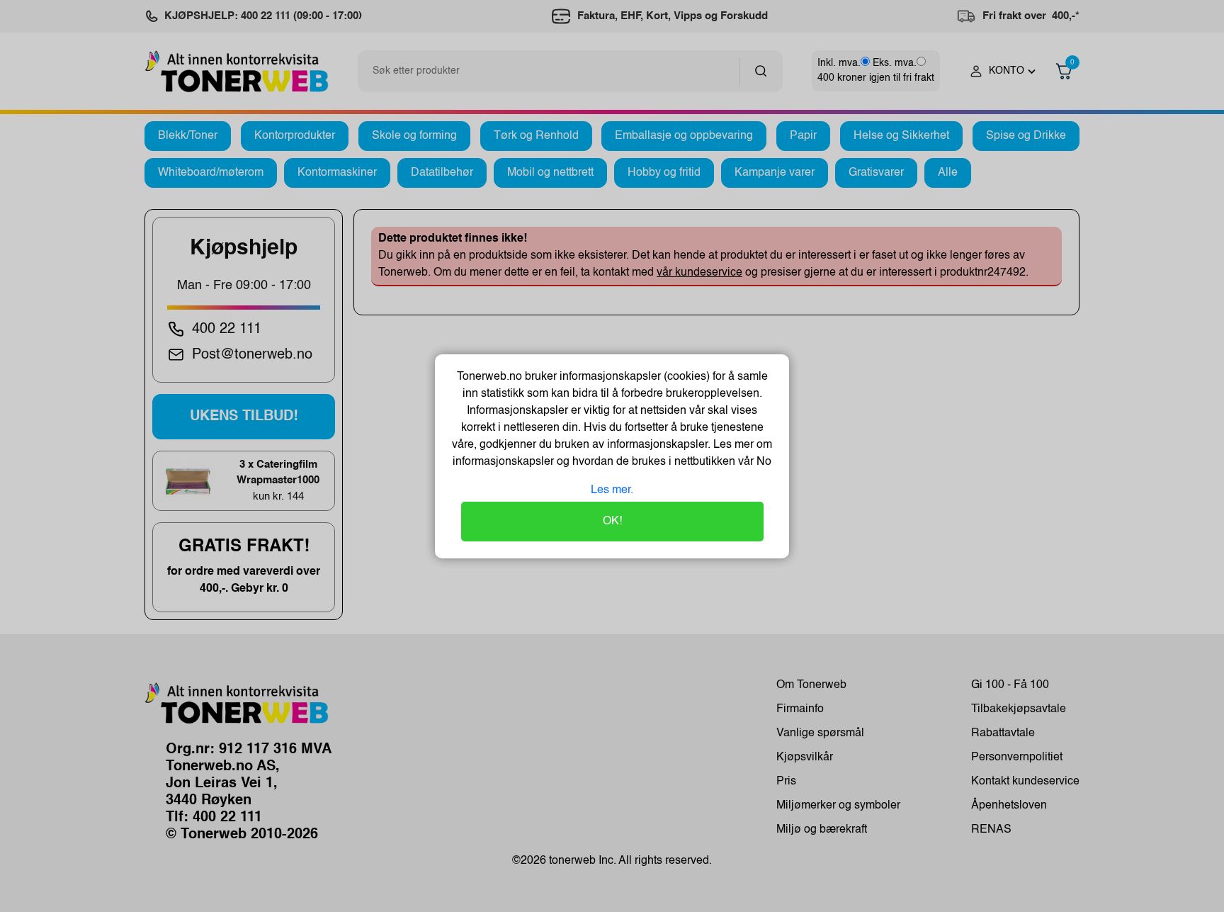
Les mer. (612, 490)
